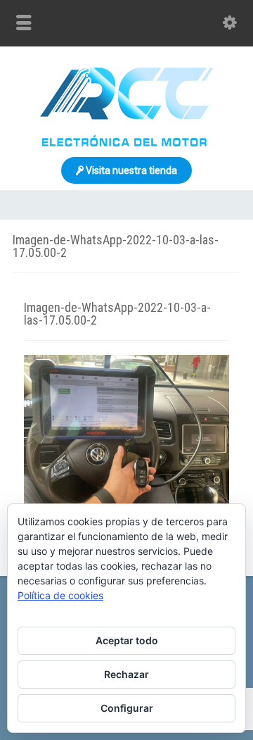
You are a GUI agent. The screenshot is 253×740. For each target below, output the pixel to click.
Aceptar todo (127, 640)
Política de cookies (60, 595)
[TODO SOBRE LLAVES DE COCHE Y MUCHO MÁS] (126, 143)
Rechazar (126, 674)
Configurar (126, 708)
